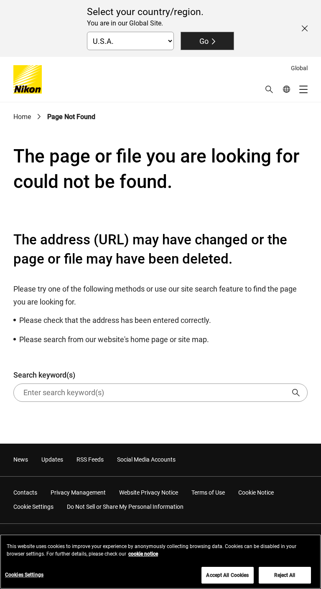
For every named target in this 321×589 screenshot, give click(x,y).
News (20, 459)
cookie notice (143, 554)
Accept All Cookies (227, 575)
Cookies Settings (24, 575)
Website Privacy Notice (148, 492)
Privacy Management (78, 492)
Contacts (25, 492)
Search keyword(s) (44, 375)
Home (22, 117)
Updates (52, 459)
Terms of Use (208, 492)
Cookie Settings (33, 506)
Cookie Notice (256, 492)
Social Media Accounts (146, 459)
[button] (269, 89)
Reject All (284, 575)
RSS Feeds (90, 459)
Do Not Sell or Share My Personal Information (125, 506)
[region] (160, 561)
